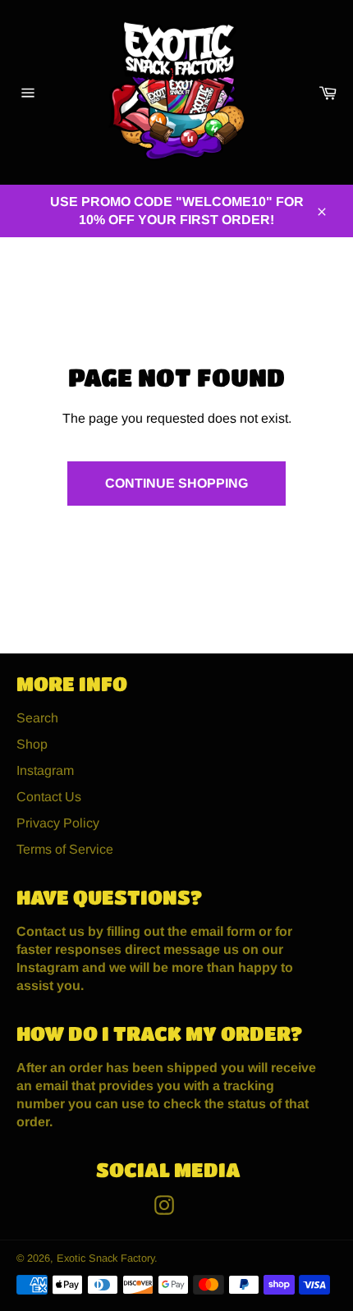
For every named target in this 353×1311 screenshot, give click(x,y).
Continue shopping (176, 483)
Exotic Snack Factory (105, 1258)
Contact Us (48, 797)
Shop (32, 744)
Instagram (45, 770)
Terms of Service (64, 849)
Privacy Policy (57, 823)
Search (37, 718)
